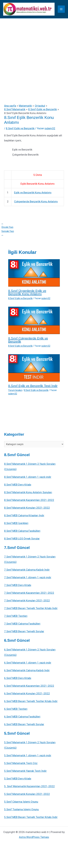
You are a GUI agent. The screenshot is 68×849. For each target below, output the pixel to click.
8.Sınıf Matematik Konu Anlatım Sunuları (28, 492)
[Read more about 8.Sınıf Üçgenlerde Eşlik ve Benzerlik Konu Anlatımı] (34, 272)
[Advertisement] (34, 54)
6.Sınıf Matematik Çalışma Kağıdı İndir (27, 670)
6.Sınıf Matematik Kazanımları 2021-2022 (29, 685)
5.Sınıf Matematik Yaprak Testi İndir (25, 770)
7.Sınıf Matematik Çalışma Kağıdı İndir (27, 569)
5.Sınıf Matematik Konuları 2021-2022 (27, 794)
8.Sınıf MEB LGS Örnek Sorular (22, 538)
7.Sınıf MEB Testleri (15, 615)
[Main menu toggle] (61, 9)
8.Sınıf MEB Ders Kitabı (17, 484)
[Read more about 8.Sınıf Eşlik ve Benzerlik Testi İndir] (34, 367)
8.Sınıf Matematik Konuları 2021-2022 (27, 507)
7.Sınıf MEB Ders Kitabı (17, 585)
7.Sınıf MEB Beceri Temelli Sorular (24, 631)
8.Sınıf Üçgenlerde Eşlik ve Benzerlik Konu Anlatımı (27, 292)
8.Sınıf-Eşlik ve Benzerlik (20, 128)
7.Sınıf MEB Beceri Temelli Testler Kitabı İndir (31, 608)
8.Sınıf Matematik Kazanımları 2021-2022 (29, 500)
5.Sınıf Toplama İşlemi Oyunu (21, 809)
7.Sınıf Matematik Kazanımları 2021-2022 (29, 592)
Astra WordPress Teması (34, 837)
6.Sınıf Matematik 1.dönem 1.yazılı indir (27, 662)
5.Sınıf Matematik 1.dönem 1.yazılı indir (27, 755)
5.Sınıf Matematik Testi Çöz (20, 763)
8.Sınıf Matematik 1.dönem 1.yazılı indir (27, 476)
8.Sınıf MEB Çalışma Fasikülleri (22, 530)
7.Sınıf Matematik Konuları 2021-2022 (27, 600)
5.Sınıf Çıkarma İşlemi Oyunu (21, 801)
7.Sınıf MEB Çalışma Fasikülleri (22, 623)
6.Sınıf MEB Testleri (15, 708)
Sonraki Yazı (7, 233)
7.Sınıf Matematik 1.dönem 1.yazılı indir (27, 577)
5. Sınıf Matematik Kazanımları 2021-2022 (29, 786)
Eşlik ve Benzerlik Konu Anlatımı (32, 192)
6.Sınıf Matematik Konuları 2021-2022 (27, 693)
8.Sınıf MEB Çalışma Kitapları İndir (24, 515)
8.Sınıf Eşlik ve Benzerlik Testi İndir (33, 386)
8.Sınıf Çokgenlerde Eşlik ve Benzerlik (28, 340)
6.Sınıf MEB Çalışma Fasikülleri (22, 716)
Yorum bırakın (15, 390)
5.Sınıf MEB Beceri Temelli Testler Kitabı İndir (31, 817)
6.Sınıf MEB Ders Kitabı (17, 678)
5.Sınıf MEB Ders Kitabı (17, 778)
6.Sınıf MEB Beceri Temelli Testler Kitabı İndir (31, 701)
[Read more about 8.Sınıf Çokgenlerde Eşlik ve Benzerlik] (34, 320)
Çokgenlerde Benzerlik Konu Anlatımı (36, 201)
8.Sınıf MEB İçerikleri (16, 523)
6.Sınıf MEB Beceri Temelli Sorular (24, 724)
